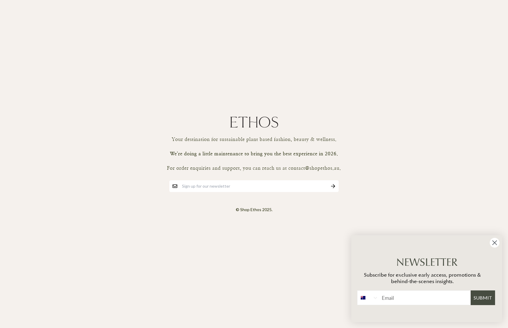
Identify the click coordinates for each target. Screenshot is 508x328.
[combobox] (368, 298)
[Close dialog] (494, 243)
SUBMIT (483, 297)
